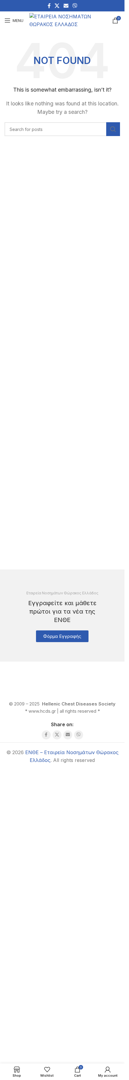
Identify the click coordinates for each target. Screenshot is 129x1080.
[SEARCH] (113, 129)
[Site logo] (66, 20)
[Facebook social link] (49, 5)
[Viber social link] (74, 5)
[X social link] (57, 5)
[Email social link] (66, 5)
